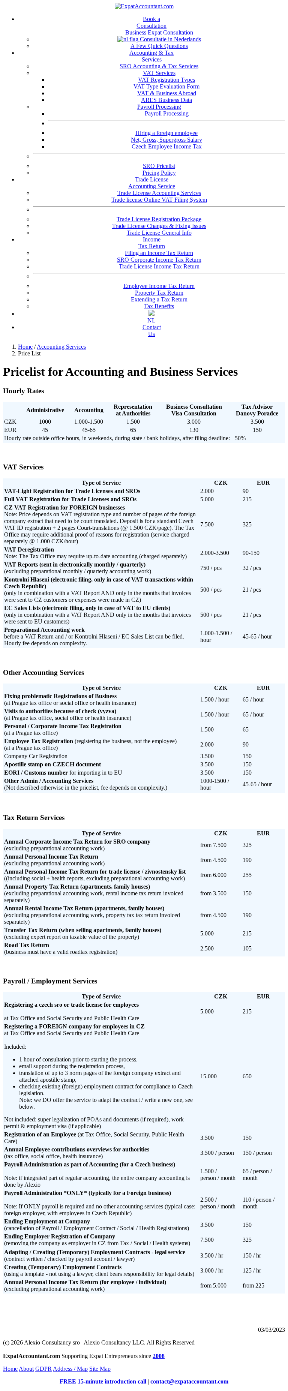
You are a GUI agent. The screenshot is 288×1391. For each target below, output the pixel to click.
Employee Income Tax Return (159, 286)
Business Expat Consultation (159, 32)
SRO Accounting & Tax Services (159, 66)
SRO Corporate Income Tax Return (159, 259)
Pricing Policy (159, 172)
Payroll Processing (159, 106)
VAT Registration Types (166, 79)
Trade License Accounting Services (159, 193)
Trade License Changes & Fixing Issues (159, 226)
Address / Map (70, 1369)
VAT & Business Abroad (166, 93)
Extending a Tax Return (159, 299)
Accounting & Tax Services (151, 56)
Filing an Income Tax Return (159, 253)
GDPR (43, 1369)
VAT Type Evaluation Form (167, 86)
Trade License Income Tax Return (159, 266)
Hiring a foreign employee (166, 133)
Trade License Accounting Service (151, 182)
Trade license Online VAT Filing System (159, 199)
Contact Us (151, 330)
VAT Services (159, 73)
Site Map (100, 1369)
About (26, 1369)
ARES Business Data (166, 100)
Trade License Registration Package (159, 219)
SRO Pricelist (159, 166)
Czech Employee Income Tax (167, 146)
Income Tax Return (151, 242)
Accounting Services (61, 346)
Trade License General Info (159, 232)
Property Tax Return (159, 292)
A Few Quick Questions (159, 46)
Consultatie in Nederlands (169, 39)
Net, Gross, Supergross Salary (166, 139)
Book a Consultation (151, 22)
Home (25, 346)
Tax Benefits (159, 306)
